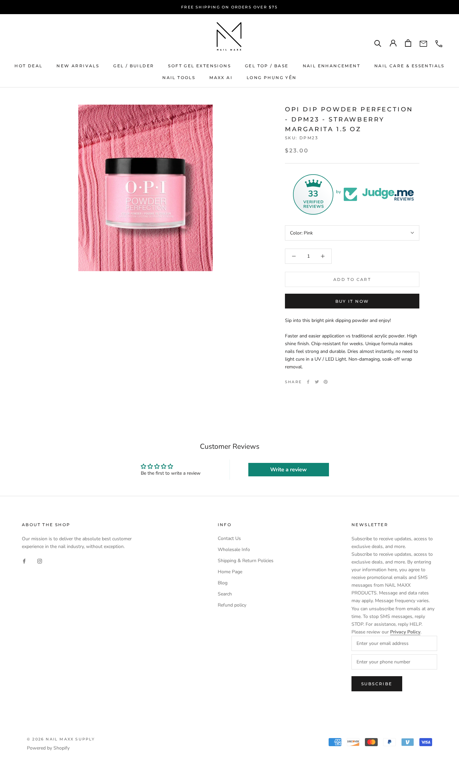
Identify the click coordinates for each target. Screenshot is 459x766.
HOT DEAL (28, 65)
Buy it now (352, 301)
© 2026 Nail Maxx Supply (61, 739)
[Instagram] (39, 561)
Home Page (230, 572)
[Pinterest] (326, 382)
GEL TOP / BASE (267, 65)
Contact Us (229, 538)
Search (225, 594)
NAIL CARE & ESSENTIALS (409, 65)
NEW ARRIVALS (77, 65)
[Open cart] (408, 43)
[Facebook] (308, 382)
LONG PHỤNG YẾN (272, 77)
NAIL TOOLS (178, 77)
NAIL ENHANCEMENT (331, 65)
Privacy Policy (405, 632)
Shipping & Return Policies (246, 560)
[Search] (377, 43)
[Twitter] (317, 382)
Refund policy (232, 605)
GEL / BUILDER (133, 65)
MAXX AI (221, 77)
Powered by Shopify (48, 748)
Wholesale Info (234, 549)
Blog (222, 583)
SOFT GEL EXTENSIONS (199, 65)
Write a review (288, 469)
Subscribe (376, 683)
